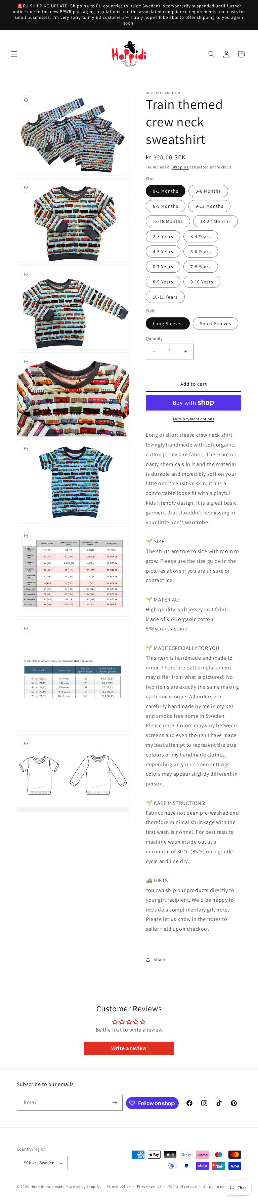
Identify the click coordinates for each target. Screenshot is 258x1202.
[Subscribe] (115, 1103)
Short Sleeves (215, 323)
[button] (14, 54)
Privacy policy (149, 1186)
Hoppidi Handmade (47, 1186)
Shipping (180, 166)
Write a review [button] (128, 1048)
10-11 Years (165, 297)
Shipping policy (217, 1186)
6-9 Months (165, 206)
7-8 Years (200, 267)
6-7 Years (163, 267)
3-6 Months (208, 191)
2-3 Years (163, 236)
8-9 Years (163, 282)
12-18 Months (168, 221)
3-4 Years (200, 236)
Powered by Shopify (83, 1186)
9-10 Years (201, 282)
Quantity (154, 338)
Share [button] (160, 959)
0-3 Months (165, 191)
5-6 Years (200, 251)
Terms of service (182, 1186)
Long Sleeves (168, 323)
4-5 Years (163, 251)
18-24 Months (215, 221)
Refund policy (118, 1186)
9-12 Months (209, 206)
